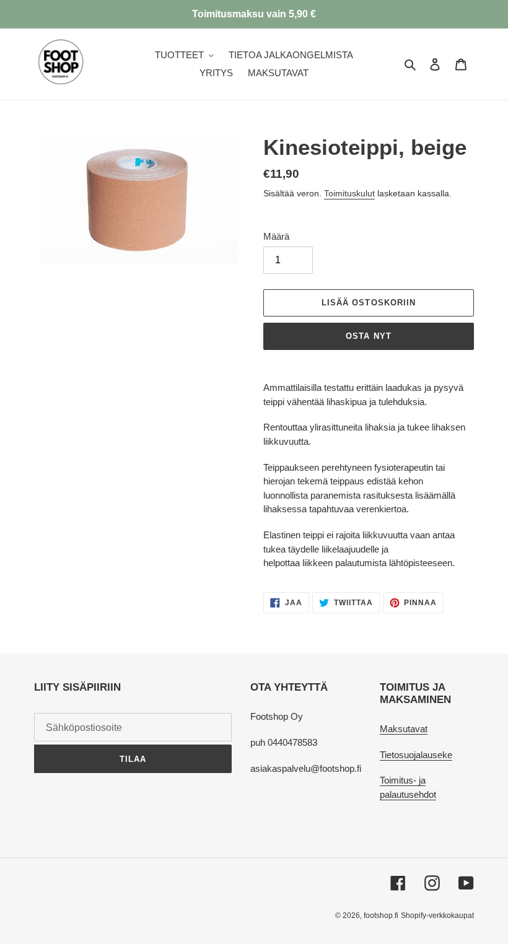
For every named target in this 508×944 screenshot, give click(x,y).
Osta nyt (368, 336)
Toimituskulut (349, 193)
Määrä (276, 236)
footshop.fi (381, 915)
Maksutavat (403, 728)
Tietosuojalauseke (416, 755)
